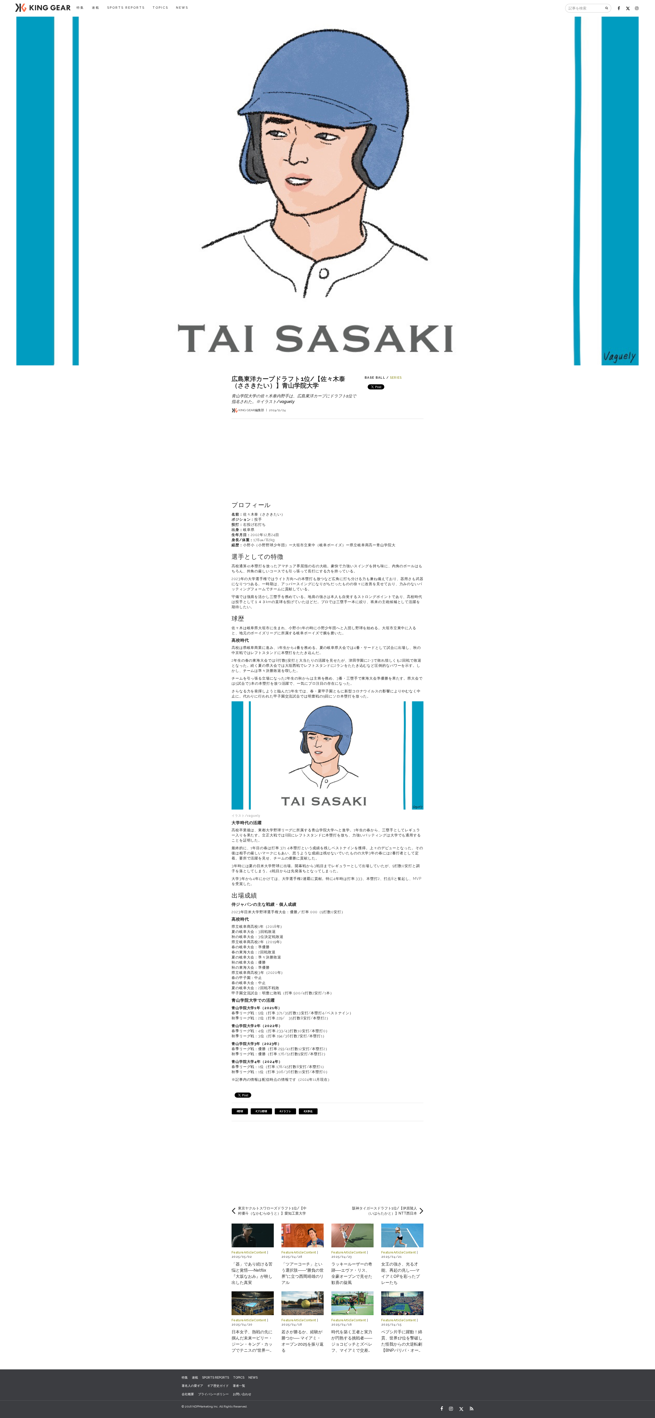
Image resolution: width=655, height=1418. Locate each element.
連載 (96, 7)
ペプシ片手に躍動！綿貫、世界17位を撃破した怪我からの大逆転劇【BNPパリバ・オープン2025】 (402, 1344)
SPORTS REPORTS (126, 7)
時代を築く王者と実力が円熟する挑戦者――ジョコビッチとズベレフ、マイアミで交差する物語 (351, 1344)
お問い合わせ (242, 1394)
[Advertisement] (327, 454)
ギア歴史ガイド (218, 1386)
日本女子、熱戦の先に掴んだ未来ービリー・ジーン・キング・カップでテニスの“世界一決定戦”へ (253, 1344)
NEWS (182, 7)
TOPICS (160, 7)
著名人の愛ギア (192, 1386)
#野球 (240, 1111)
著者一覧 (239, 1386)
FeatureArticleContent (249, 1252)
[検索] (607, 8)
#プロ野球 (261, 1111)
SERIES (396, 377)
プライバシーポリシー (213, 1394)
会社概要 (188, 1394)
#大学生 (308, 1111)
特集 (80, 7)
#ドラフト (285, 1111)
